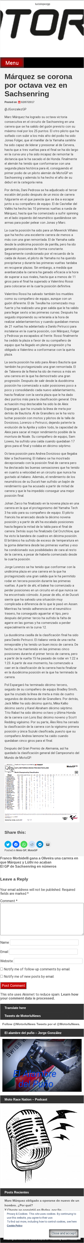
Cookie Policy (14, 1225)
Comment (8, 901)
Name (4, 942)
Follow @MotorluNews (19, 1024)
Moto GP (21, 850)
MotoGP (32, 850)
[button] (8, 844)
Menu (12, 63)
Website (6, 961)
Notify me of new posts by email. (29, 976)
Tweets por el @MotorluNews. (58, 1024)
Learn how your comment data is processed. (39, 996)
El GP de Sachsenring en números (28, 866)
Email (4, 952)
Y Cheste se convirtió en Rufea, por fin (33, 1210)
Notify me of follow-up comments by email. (37, 969)
